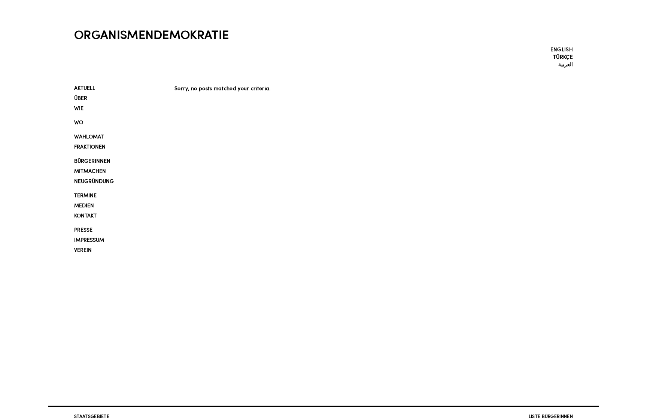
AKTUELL (84, 87)
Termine (85, 195)
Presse (83, 229)
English (561, 49)
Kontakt (85, 215)
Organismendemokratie (151, 34)
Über (80, 97)
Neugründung (94, 180)
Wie (78, 108)
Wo (78, 122)
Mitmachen (90, 170)
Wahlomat (89, 136)
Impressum (89, 239)
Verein (83, 249)
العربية (565, 64)
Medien (84, 205)
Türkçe (563, 56)
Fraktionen (90, 146)
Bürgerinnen (92, 160)
